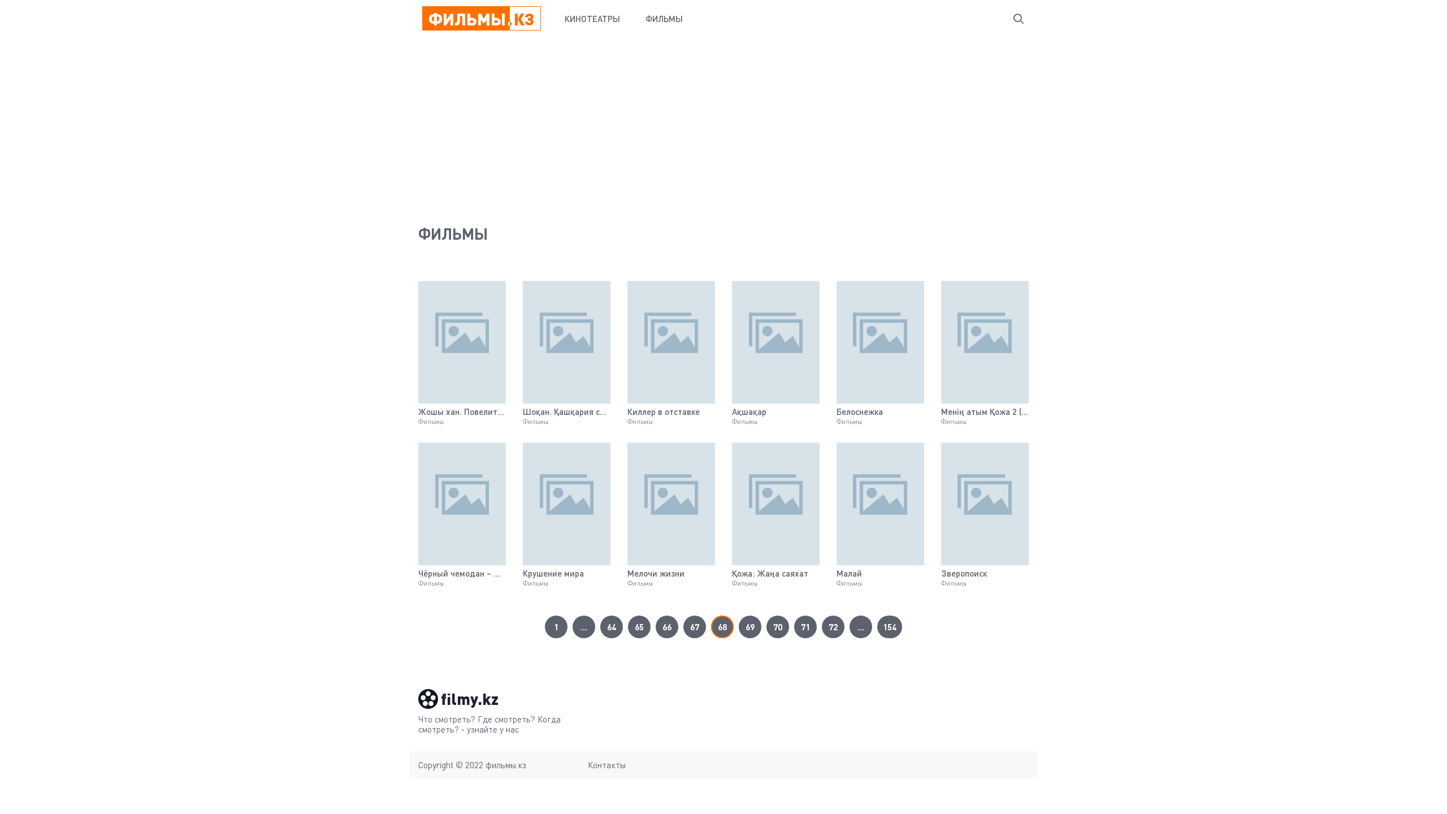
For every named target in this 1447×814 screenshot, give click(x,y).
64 (611, 627)
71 (805, 627)
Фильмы (664, 19)
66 (666, 627)
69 (750, 627)
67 (694, 627)
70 (777, 627)
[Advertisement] (723, 122)
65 (639, 627)
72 (833, 627)
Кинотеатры (592, 19)
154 (889, 627)
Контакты (607, 765)
